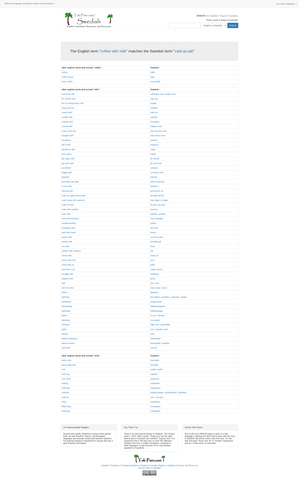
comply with (67, 117)
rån (151, 251)
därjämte (154, 292)
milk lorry (66, 374)
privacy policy (144, 468)
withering (66, 320)
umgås (153, 103)
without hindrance (69, 338)
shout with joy (68, 265)
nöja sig (153, 99)
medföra (154, 108)
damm (153, 232)
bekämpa (154, 274)
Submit (232, 25)
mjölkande (155, 383)
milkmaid (66, 388)
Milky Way (66, 406)
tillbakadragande (157, 306)
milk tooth (66, 379)
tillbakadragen (156, 311)
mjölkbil (153, 374)
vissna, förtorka (157, 315)
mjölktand (154, 379)
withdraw (65, 297)
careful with (67, 112)
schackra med (156, 172)
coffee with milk (113, 51)
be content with (68, 99)
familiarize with (68, 149)
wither (64, 315)
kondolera (154, 122)
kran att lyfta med (158, 131)
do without (66, 140)
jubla (152, 265)
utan (152, 334)
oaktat (153, 223)
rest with (65, 246)
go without (66, 168)
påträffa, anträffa (157, 214)
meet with (66, 214)
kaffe (152, 72)
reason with (67, 237)
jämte (152, 278)
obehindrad (155, 338)
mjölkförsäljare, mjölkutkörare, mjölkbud (168, 392)
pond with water (69, 232)
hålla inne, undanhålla (160, 325)
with (63, 283)
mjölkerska (155, 388)
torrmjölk (154, 365)
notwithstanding (69, 223)
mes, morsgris (156, 397)
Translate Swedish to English (134, 465)
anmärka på (155, 241)
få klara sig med (157, 205)
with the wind (67, 288)
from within (66, 154)
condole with (67, 122)
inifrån (153, 154)
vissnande (155, 320)
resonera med (156, 237)
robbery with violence (71, 251)
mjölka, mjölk (156, 369)
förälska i (154, 186)
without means (68, 343)
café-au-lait (184, 51)
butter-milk (66, 360)
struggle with (67, 274)
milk (63, 369)
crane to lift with (69, 131)
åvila (152, 246)
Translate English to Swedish (162, 465)
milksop (65, 397)
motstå (153, 348)
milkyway (66, 411)
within (64, 329)
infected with (67, 191)
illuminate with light (70, 182)
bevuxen (154, 228)
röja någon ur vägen (159, 200)
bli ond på (154, 158)
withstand (66, 348)
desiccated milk (69, 365)
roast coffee (67, 81)
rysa (152, 260)
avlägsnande (156, 302)
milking (65, 383)
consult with (67, 126)
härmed (153, 177)
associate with (68, 94)
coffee (64, 72)
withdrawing (67, 306)
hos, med (154, 283)
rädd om (154, 112)
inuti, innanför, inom (159, 329)
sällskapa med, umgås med (162, 94)
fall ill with (66, 145)
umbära (153, 140)
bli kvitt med (155, 163)
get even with (68, 163)
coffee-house (67, 77)
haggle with (67, 172)
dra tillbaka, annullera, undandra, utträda (168, 297)
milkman (65, 392)
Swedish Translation (110, 465)
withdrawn (66, 311)
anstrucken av (156, 191)
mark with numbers (70, 209)
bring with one (68, 108)
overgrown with (68, 228)
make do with (68, 205)
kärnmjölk (154, 360)
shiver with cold (69, 260)
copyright (156, 468)
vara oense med (157, 135)
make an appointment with (73, 195)
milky (64, 402)
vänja (152, 149)
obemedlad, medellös (160, 343)
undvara (154, 168)
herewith (65, 177)
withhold (65, 325)
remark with (67, 241)
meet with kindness (70, 218)
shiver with (66, 255)
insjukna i (154, 145)
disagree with (68, 135)
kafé (152, 77)
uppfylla (153, 117)
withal (64, 292)
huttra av (154, 255)
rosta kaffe (155, 81)
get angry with (68, 158)
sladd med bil (156, 269)
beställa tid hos (157, 195)
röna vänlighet (156, 218)
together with (67, 278)
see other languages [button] (285, 4)
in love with (67, 186)
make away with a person (73, 200)
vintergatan (155, 406)
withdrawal (66, 302)
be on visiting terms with (73, 103)
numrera (154, 209)
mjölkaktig (155, 402)
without (65, 334)
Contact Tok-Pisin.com (187, 465)
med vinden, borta (158, 288)
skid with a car (68, 269)
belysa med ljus (157, 182)
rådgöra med (156, 126)
